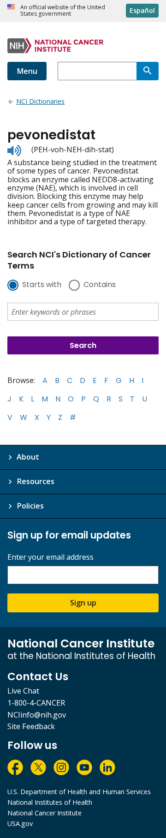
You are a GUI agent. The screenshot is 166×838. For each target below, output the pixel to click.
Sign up (83, 603)
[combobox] (97, 71)
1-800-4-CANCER (36, 703)
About (28, 457)
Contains (99, 285)
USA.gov (20, 823)
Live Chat (23, 691)
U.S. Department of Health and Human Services (79, 791)
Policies (30, 506)
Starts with (41, 285)
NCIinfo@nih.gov (36, 715)
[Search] (147, 71)
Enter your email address (50, 557)
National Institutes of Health (49, 802)
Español (142, 10)
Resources (35, 481)
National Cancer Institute (44, 812)
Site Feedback (31, 726)
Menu (27, 71)
